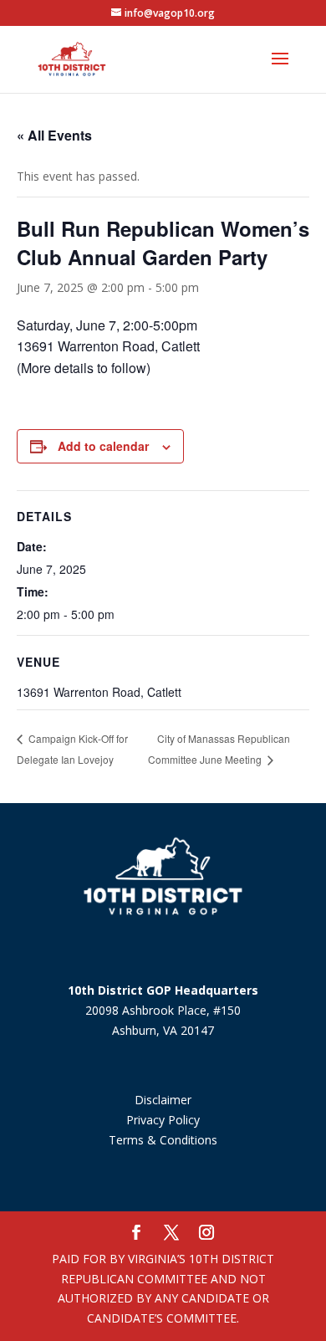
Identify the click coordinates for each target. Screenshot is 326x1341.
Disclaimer (163, 1100)
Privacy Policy (163, 1120)
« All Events (54, 135)
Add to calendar (103, 446)
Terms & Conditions (163, 1140)
